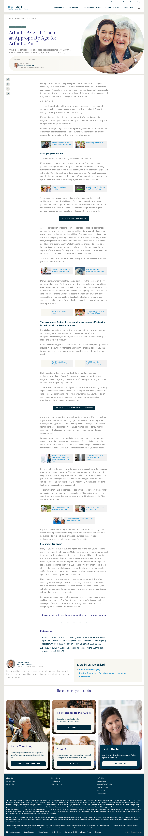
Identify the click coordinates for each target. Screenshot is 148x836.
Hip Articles (73, 8)
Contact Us (10, 784)
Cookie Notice (56, 832)
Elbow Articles (129, 8)
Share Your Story (135, 2)
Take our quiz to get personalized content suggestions (74, 408)
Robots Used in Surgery (89, 669)
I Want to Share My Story (28, 764)
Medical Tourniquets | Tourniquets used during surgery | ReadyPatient (103, 675)
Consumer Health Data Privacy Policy (78, 832)
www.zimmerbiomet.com (31, 813)
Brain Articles (101, 793)
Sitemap (98, 832)
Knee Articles (59, 8)
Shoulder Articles (112, 8)
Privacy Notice (43, 832)
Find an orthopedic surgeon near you (74, 218)
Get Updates (124, 2)
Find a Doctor (114, 2)
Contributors (10, 781)
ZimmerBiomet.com (13, 832)
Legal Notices (29, 832)
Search (138, 8)
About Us (74, 764)
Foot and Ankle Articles (92, 8)
